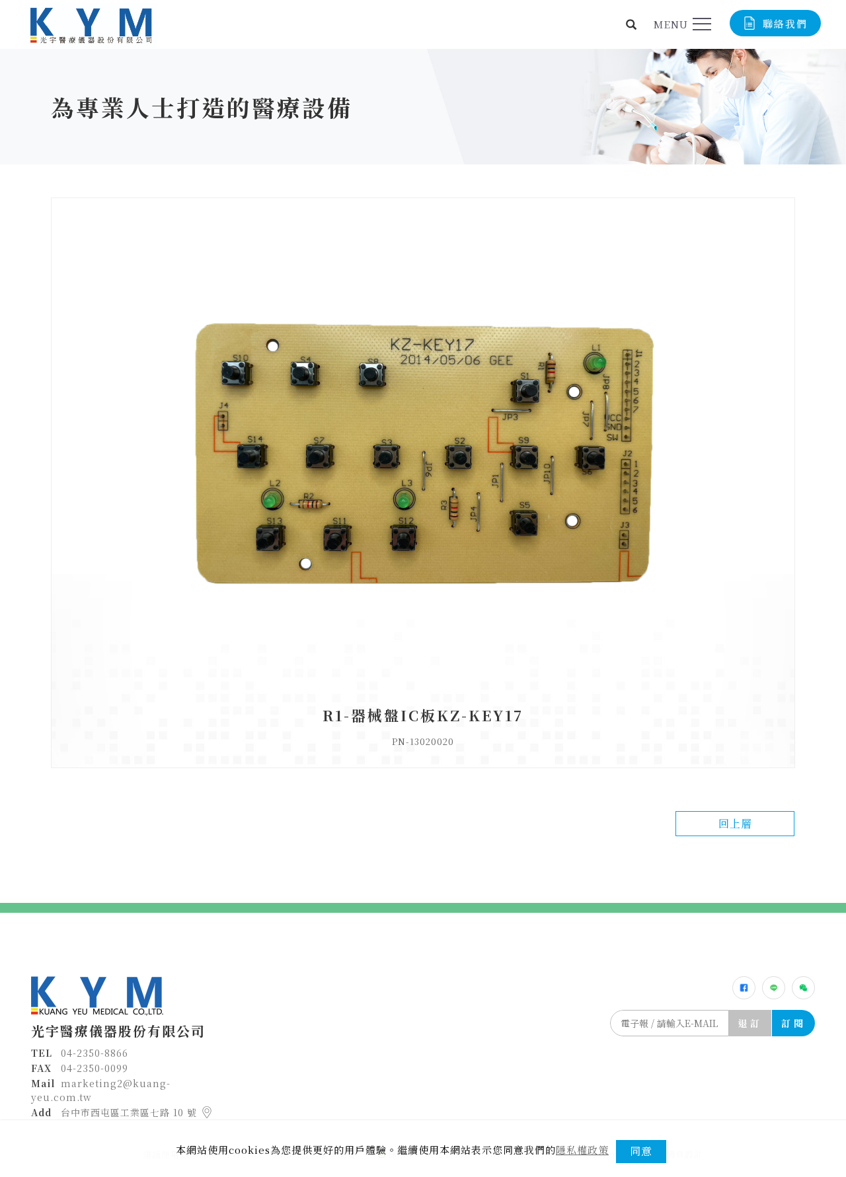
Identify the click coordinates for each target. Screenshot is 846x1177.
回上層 (735, 823)
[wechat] (803, 987)
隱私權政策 (582, 1150)
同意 (641, 1151)
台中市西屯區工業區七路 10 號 (130, 1112)
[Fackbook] (743, 987)
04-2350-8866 (94, 1052)
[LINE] (773, 987)
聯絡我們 (785, 23)
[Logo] (91, 24)
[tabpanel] (423, 106)
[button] (631, 24)
